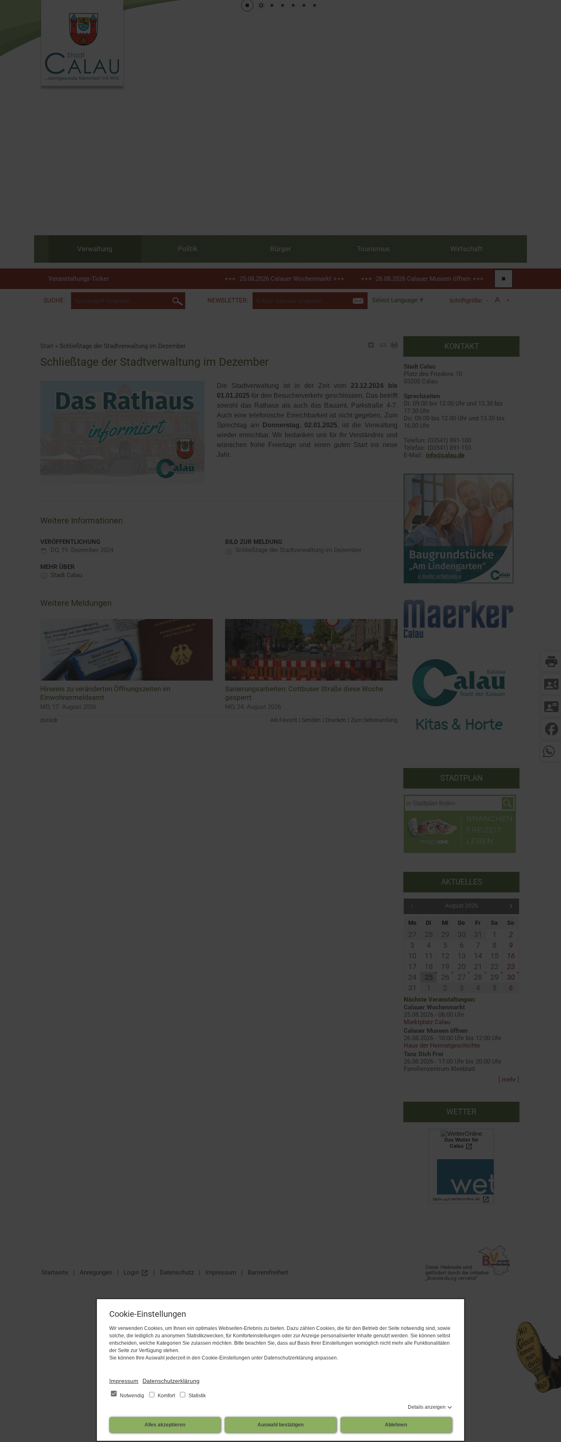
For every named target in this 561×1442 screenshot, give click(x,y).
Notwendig (132, 1395)
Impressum (123, 1381)
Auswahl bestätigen (280, 1425)
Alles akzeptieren (165, 1425)
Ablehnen (396, 1425)
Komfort (166, 1395)
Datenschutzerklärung (171, 1381)
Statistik (196, 1395)
